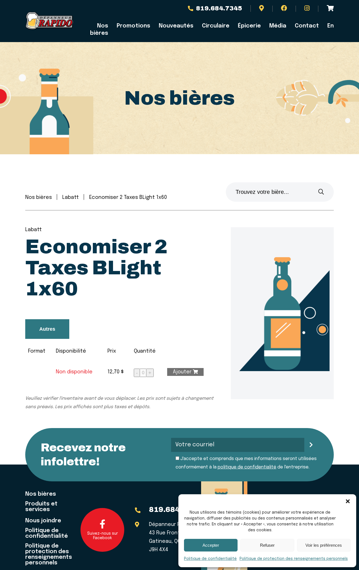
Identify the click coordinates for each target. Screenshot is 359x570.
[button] (348, 501)
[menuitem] (328, 26)
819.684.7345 (219, 8)
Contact (307, 26)
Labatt (70, 197)
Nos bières (99, 29)
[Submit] (321, 192)
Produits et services (41, 506)
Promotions (133, 26)
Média (277, 26)
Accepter (210, 545)
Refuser (267, 545)
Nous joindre (43, 521)
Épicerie (249, 26)
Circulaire (215, 26)
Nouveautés (176, 26)
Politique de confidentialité (210, 559)
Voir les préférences (323, 545)
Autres (47, 329)
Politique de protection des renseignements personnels (294, 559)
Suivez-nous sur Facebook (102, 536)
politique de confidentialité (247, 467)
